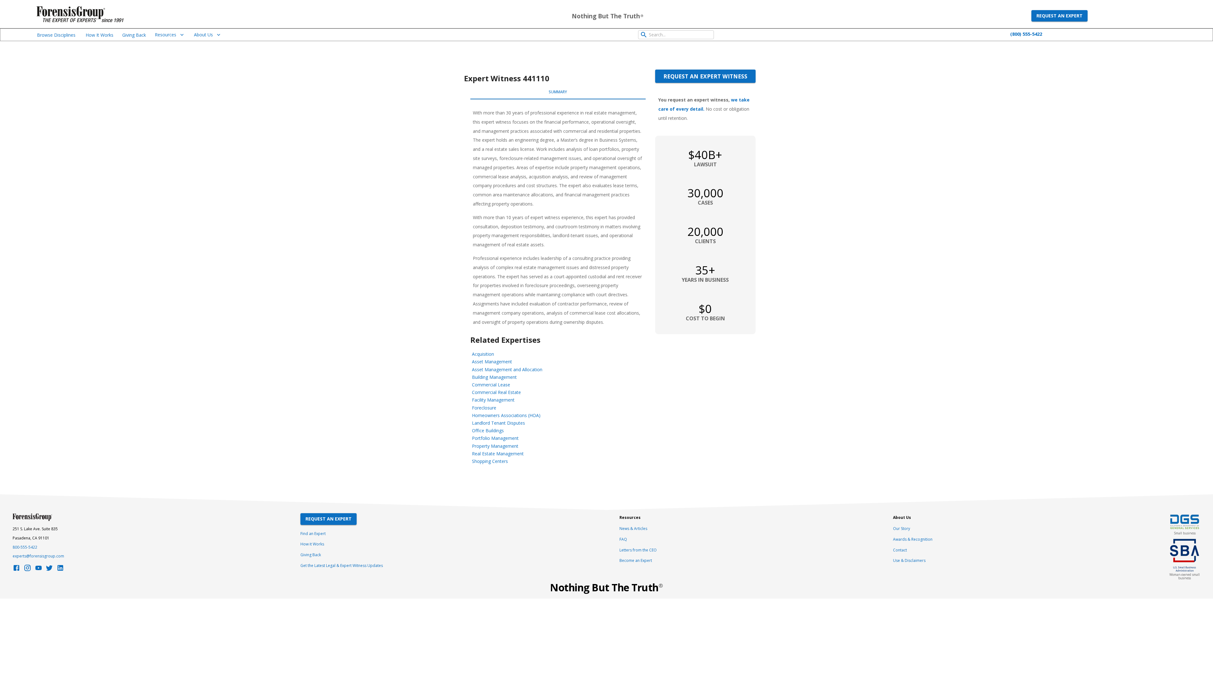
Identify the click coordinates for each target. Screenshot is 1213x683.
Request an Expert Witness (705, 76)
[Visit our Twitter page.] (49, 569)
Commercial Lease (491, 385)
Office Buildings (488, 431)
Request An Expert (328, 519)
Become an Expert (635, 560)
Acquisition (483, 354)
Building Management (494, 377)
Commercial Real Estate (496, 392)
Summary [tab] (558, 92)
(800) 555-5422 (1026, 34)
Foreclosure (484, 408)
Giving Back (134, 35)
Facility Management (493, 400)
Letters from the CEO (638, 550)
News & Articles (633, 528)
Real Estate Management (498, 454)
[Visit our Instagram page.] (27, 569)
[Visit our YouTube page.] (38, 569)
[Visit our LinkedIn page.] (60, 569)
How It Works (99, 35)
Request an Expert (1059, 16)
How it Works (312, 544)
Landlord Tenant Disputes (498, 423)
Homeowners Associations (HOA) (506, 415)
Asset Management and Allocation (507, 369)
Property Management (495, 446)
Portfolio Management (495, 438)
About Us (203, 35)
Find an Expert (313, 533)
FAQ (623, 539)
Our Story (901, 528)
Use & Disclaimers (909, 560)
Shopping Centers (490, 461)
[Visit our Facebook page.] (16, 569)
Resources (165, 35)
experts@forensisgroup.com (38, 556)
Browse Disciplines (56, 35)
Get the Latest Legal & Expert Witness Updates (341, 565)
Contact (900, 550)
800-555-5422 (25, 547)
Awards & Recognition (912, 539)
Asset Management (492, 362)
